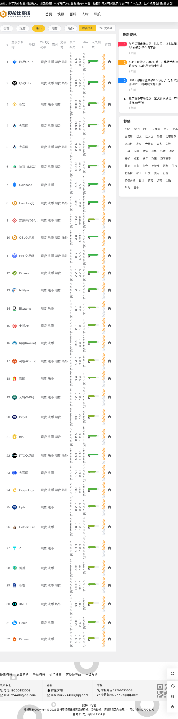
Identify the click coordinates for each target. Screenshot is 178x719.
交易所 (129, 136)
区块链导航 (73, 674)
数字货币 (165, 158)
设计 (141, 180)
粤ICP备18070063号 (141, 709)
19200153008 (20, 690)
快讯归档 (6, 674)
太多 (159, 144)
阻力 (127, 187)
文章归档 (22, 674)
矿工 (139, 173)
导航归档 (39, 674)
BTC (127, 129)
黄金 (136, 187)
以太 (139, 136)
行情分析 (130, 180)
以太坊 (149, 136)
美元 (156, 173)
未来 (136, 165)
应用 (136, 151)
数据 (127, 165)
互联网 (156, 129)
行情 (165, 173)
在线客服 (57, 690)
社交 (147, 173)
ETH (145, 129)
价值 (159, 136)
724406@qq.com (23, 695)
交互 (166, 129)
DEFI (137, 129)
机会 (145, 165)
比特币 (155, 165)
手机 (154, 151)
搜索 (136, 158)
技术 (163, 151)
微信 (145, 151)
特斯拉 (129, 173)
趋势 (150, 180)
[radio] (87, 28)
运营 (159, 180)
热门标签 (55, 674)
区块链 (129, 144)
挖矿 (127, 158)
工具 (127, 151)
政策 (154, 158)
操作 (145, 158)
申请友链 (92, 674)
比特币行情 (89, 705)
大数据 (149, 144)
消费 (165, 165)
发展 (139, 144)
